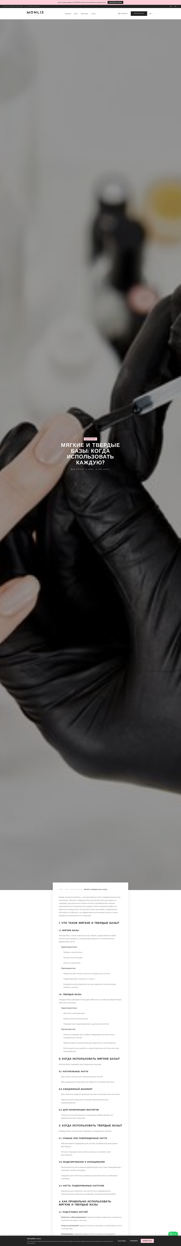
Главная (68, 13)
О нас (93, 13)
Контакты (84, 13)
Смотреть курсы (115, 2)
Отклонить (134, 1241)
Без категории (76, 889)
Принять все (147, 1241)
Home (61, 889)
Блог (76, 13)
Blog (67, 889)
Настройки (122, 1241)
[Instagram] (170, 6)
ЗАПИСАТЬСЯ (139, 13)
